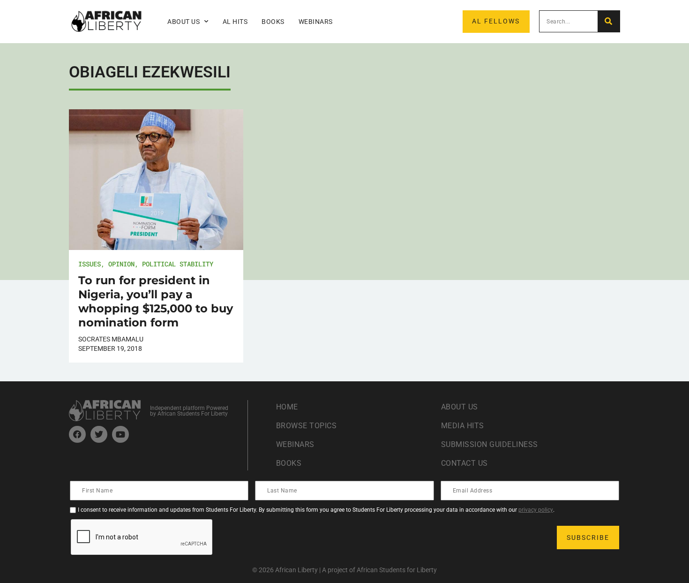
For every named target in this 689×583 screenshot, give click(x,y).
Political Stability (177, 263)
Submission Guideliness (489, 444)
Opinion (121, 263)
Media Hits (462, 425)
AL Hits (235, 21)
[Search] (609, 21)
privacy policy (535, 510)
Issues (89, 263)
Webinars (316, 21)
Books (273, 21)
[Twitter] (98, 434)
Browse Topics (306, 425)
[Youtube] (120, 434)
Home (287, 406)
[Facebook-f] (77, 434)
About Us (459, 406)
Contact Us (464, 463)
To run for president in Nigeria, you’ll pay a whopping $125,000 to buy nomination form (155, 301)
